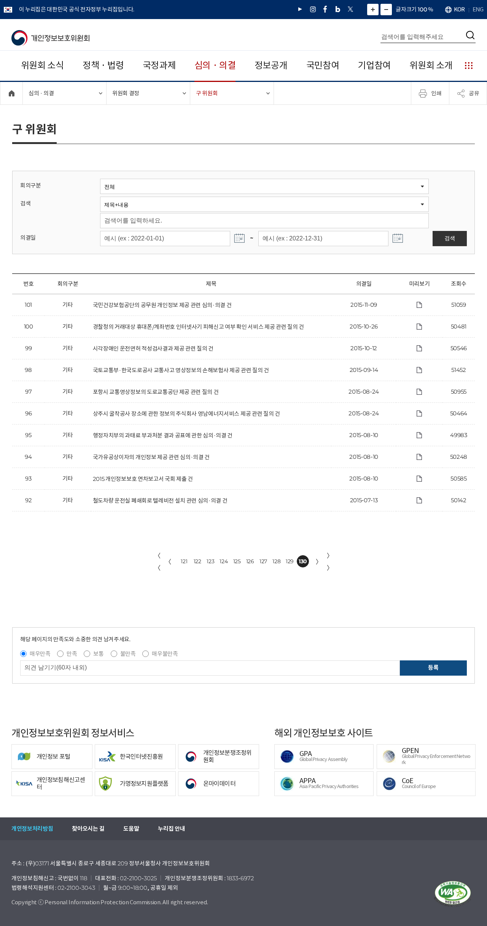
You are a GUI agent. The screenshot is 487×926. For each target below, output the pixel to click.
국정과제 (159, 65)
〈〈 (157, 562)
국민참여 (322, 65)
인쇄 (436, 93)
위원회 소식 (42, 65)
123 (210, 561)
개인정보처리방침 (32, 828)
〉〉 (330, 562)
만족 (72, 653)
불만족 (128, 653)
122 (197, 561)
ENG (478, 9)
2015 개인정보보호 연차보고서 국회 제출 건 (143, 478)
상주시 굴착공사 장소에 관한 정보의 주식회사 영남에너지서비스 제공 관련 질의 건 (186, 413)
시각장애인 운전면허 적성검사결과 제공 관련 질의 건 (153, 348)
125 (237, 561)
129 (290, 561)
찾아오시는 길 (88, 828)
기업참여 (374, 65)
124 (224, 561)
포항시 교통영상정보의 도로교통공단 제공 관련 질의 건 (156, 392)
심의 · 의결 (215, 65)
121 (184, 561)
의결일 (28, 237)
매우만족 (40, 653)
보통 (98, 653)
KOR (459, 9)
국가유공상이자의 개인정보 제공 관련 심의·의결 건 (151, 457)
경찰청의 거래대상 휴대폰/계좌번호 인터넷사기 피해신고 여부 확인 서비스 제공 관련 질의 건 (198, 326)
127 (263, 561)
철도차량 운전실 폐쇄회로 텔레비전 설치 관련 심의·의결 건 (160, 500)
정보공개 (271, 65)
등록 (433, 667)
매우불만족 (165, 653)
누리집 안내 (171, 828)
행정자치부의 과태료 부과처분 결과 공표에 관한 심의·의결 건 (162, 435)
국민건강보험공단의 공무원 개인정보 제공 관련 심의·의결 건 (162, 305)
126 (250, 561)
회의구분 (30, 185)
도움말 (131, 828)
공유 (474, 93)
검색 (25, 203)
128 (276, 561)
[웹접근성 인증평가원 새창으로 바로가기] (453, 894)
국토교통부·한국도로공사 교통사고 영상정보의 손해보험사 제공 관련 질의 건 (181, 370)
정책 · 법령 (103, 65)
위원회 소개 (430, 65)
